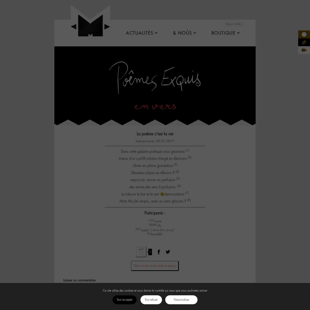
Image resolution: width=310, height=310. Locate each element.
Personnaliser (181, 300)
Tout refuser (151, 300)
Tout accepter (124, 300)
